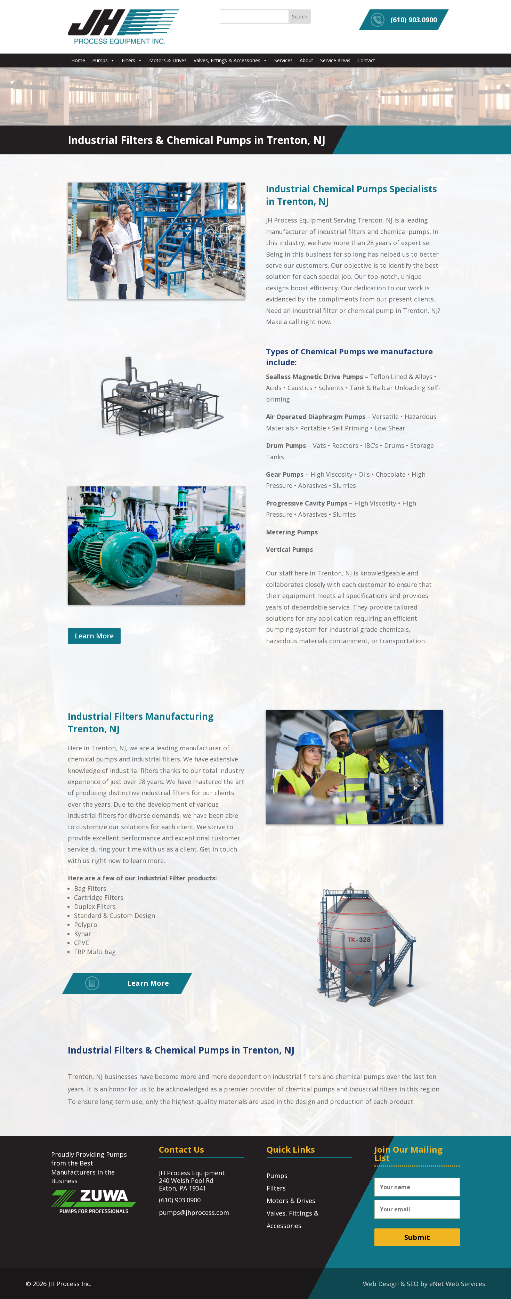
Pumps (100, 60)
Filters (128, 60)
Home (78, 60)
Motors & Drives (168, 60)
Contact (366, 60)
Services (283, 60)
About (306, 60)
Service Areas (335, 60)
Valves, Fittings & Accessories (227, 60)
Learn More (94, 635)
